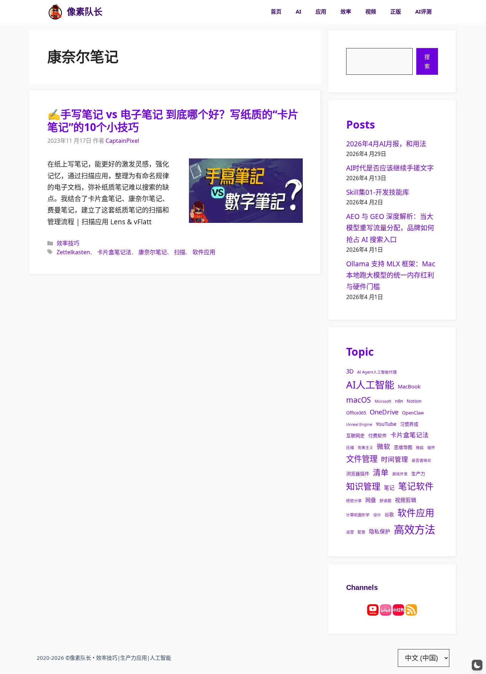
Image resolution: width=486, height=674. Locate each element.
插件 (431, 447)
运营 (350, 531)
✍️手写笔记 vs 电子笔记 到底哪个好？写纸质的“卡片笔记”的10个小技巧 (173, 120)
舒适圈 (385, 500)
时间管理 (394, 459)
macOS (358, 400)
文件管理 (361, 458)
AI (298, 11)
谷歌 (389, 514)
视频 (370, 11)
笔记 (389, 487)
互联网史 (355, 435)
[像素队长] (55, 11)
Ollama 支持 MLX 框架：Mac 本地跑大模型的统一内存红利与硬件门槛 (390, 275)
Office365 (356, 412)
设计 (377, 514)
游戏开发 (400, 473)
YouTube (386, 423)
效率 (345, 11)
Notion (414, 401)
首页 (276, 11)
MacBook (409, 386)
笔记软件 (416, 486)
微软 (383, 446)
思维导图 (403, 447)
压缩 (350, 447)
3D (350, 371)
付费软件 (377, 435)
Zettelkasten (73, 252)
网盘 (370, 499)
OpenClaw (413, 412)
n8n (399, 401)
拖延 (420, 447)
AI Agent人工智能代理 (377, 372)
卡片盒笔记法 (114, 252)
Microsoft (383, 401)
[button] (477, 665)
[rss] (411, 609)
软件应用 (203, 252)
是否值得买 (421, 460)
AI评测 (423, 11)
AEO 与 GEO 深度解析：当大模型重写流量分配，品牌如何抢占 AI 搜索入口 (390, 228)
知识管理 (363, 486)
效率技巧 (68, 243)
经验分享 (354, 500)
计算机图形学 (358, 514)
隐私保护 (379, 531)
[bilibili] (385, 609)
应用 (321, 11)
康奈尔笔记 (152, 252)
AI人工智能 (370, 384)
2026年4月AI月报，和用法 (386, 143)
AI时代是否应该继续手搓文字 (390, 168)
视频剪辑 (405, 499)
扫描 (179, 252)
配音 (361, 531)
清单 (381, 472)
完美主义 (365, 447)
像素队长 (84, 11)
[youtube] (372, 609)
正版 (395, 11)
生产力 (418, 473)
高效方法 (414, 529)
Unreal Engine (359, 424)
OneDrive (384, 411)
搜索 (427, 61)
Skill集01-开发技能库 (377, 192)
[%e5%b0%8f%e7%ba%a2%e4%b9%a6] (398, 609)
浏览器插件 (357, 473)
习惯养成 (409, 424)
